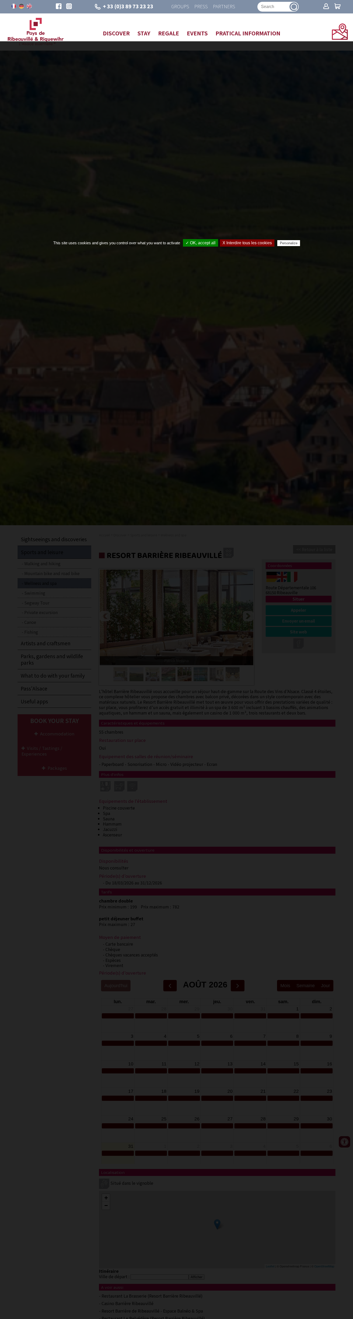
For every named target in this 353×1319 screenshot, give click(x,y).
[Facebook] (59, 6)
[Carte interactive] (340, 38)
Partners (224, 7)
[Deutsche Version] (21, 6)
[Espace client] (326, 6)
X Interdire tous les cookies (247, 243)
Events (197, 33)
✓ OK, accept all (201, 243)
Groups (180, 7)
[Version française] (13, 6)
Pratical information (248, 33)
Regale (168, 33)
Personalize (288, 243)
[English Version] (29, 6)
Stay (143, 33)
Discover (116, 33)
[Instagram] (69, 6)
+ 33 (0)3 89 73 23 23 (128, 6)
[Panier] (337, 6)
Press (201, 7)
